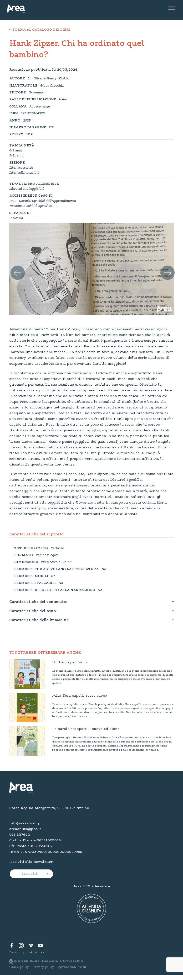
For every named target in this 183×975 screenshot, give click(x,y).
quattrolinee (34, 952)
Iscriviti (30, 874)
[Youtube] (40, 946)
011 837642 (19, 835)
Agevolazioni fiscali (72, 967)
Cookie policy (19, 967)
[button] (14, 267)
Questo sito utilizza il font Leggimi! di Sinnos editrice (49, 961)
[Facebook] (11, 946)
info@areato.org (24, 823)
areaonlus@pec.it (25, 829)
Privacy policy (43, 967)
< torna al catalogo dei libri (39, 30)
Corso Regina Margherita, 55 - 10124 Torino (49, 808)
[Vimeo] (30, 946)
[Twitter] (21, 946)
